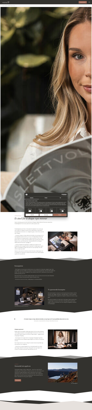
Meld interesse (82, 2)
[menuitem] (83, 2)
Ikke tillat (32, 214)
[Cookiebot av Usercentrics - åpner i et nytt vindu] (62, 194)
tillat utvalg (46, 214)
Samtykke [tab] (31, 197)
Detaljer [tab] (46, 197)
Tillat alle (59, 214)
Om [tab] (60, 197)
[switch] (40, 211)
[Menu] (89, 2)
